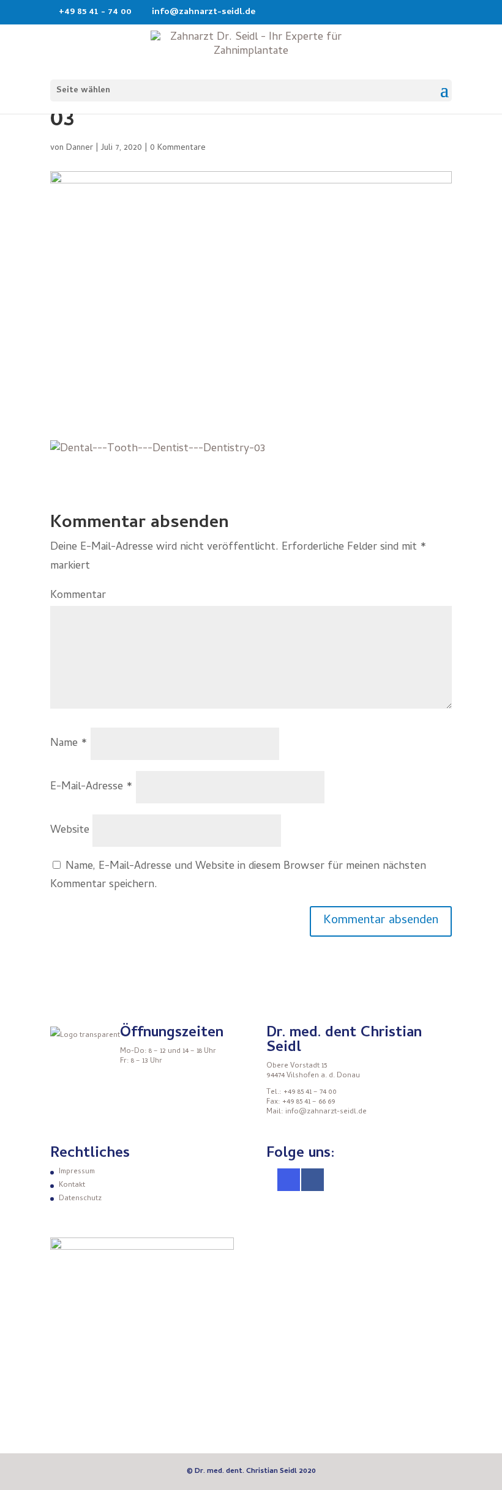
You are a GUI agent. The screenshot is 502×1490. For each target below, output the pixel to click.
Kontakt (72, 1185)
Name (69, 744)
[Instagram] (288, 1179)
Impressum (77, 1172)
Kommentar (78, 596)
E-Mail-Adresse (91, 787)
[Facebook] (312, 1179)
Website (69, 830)
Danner (79, 148)
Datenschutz (80, 1199)
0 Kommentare (178, 148)
